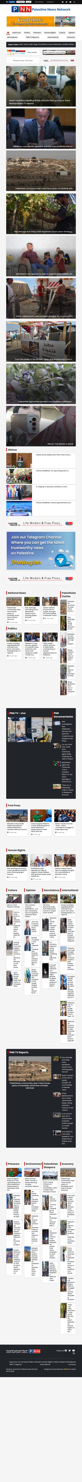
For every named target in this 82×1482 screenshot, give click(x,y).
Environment (34, 1164)
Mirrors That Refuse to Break (60, 444)
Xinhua (12, 449)
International (53, 37)
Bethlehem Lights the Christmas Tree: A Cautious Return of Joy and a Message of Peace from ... (67, 772)
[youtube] (70, 2)
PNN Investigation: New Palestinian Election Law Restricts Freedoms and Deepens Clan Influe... (67, 731)
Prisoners (37, 33)
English (11, 2)
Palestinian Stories (69, 594)
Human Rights (50, 33)
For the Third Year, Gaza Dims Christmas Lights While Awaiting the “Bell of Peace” (67, 751)
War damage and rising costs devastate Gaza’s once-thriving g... (43, 231)
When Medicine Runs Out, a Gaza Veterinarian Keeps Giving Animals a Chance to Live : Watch (67, 1101)
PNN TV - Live (18, 713)
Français (20, 2)
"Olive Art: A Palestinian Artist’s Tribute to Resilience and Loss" (67, 790)
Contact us (50, 2)
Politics (27, 33)
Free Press (14, 805)
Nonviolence (12, 37)
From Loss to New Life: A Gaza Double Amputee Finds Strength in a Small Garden (67, 1121)
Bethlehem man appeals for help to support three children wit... (44, 274)
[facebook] (62, 2)
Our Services (39, 2)
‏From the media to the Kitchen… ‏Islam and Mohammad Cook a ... (44, 359)
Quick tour (16, 33)
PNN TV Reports (32, 37)
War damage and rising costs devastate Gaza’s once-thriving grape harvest (67, 1064)
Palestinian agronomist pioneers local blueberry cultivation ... (46, 401)
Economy (71, 37)
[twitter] (66, 2)
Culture (62, 33)
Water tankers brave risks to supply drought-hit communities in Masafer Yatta (67, 1082)
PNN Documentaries (63, 715)
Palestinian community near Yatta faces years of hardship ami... (44, 188)
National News (17, 593)
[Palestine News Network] (41, 9)
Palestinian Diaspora (51, 1165)
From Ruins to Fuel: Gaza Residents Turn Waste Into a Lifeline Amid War (67, 1138)
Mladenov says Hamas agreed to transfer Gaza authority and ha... (43, 146)
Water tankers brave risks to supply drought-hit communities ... (44, 316)
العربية (28, 2)
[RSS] (74, 2)
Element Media (70, 1369)
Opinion (71, 33)
